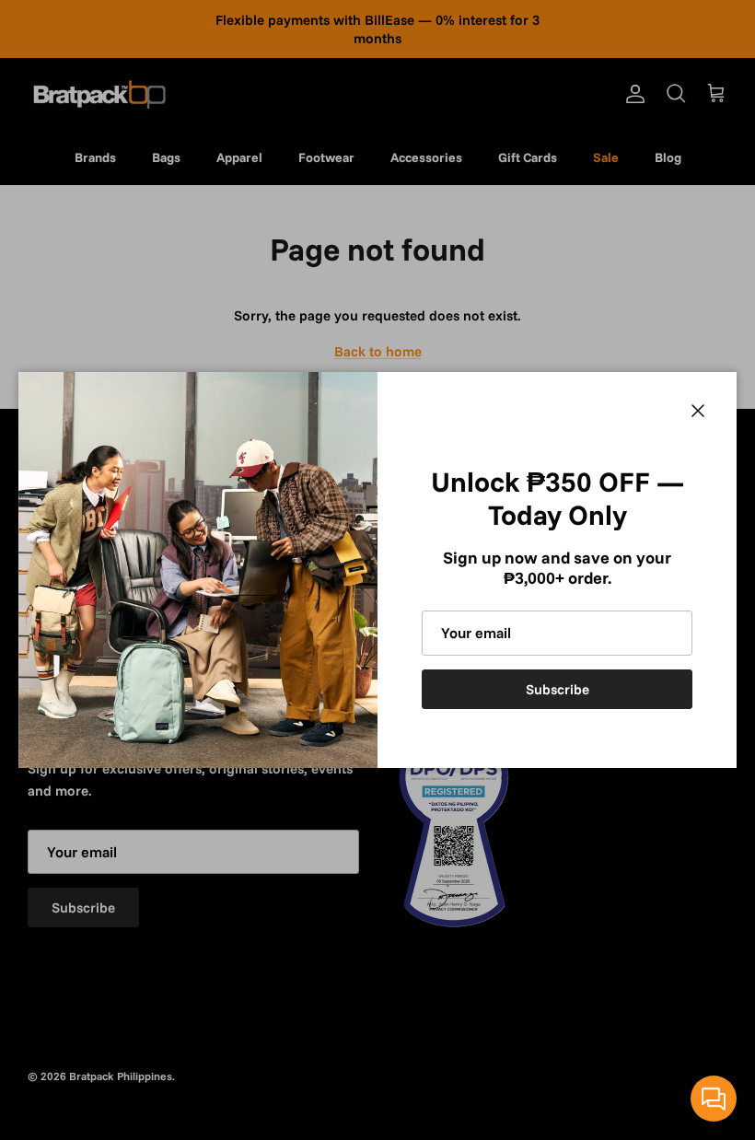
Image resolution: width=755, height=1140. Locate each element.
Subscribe (557, 689)
